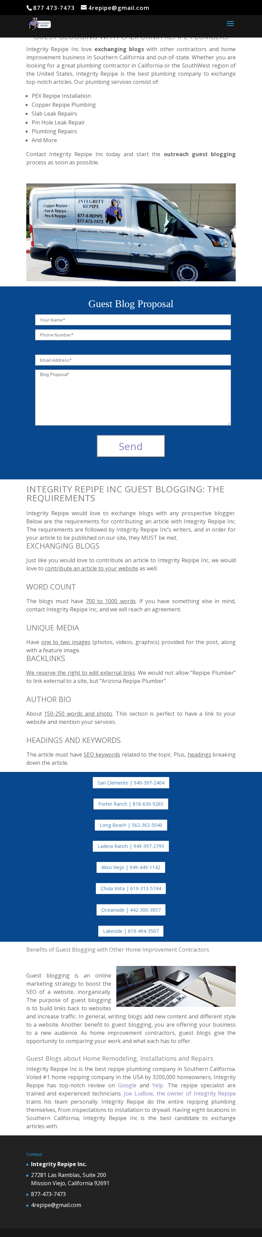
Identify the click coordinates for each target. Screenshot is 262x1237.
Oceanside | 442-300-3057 (131, 910)
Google (129, 1085)
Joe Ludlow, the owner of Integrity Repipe (180, 1093)
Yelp (157, 1085)
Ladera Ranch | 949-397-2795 (131, 846)
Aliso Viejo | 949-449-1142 (130, 867)
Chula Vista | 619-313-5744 (131, 888)
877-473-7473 (48, 1194)
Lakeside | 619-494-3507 (131, 931)
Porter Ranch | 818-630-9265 (130, 804)
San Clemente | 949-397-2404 (131, 782)
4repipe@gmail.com (56, 1205)
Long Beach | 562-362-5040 (131, 825)
